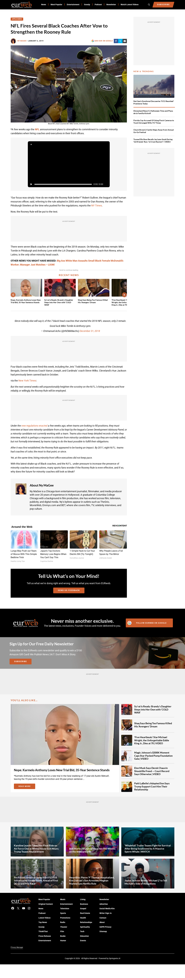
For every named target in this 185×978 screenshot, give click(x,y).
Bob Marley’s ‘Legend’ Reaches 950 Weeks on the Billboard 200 (92, 850)
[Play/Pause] (31, 184)
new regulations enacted (34, 425)
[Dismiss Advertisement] (31, 144)
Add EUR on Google (103, 41)
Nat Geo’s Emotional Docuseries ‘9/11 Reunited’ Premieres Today (153, 102)
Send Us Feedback (69, 590)
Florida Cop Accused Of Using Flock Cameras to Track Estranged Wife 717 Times (153, 121)
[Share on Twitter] (120, 41)
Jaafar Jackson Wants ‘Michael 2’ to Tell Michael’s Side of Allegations (146, 882)
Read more (27, 786)
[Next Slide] (124, 294)
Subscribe (20, 661)
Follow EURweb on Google (151, 623)
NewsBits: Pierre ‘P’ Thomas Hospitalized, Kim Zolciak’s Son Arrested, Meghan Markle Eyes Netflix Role (91, 880)
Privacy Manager (17, 947)
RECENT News (69, 275)
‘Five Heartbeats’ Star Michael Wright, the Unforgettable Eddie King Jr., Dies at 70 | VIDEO (151, 740)
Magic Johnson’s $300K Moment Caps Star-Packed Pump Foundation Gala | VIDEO (153, 755)
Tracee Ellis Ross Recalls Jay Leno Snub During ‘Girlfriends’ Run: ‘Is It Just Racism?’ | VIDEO (152, 140)
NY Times (96, 205)
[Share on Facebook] (116, 41)
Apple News (17, 19)
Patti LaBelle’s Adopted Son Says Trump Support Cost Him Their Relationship (152, 786)
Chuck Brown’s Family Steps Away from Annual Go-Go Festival (153, 131)
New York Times (27, 380)
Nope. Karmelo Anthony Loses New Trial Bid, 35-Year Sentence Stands (26, 301)
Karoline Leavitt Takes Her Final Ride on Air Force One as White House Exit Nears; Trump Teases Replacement (36, 848)
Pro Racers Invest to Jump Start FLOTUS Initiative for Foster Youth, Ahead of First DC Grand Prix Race (36, 880)
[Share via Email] (125, 41)
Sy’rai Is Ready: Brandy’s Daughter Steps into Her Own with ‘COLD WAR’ (58, 302)
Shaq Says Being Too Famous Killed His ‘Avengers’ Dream (93, 301)
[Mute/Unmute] (106, 184)
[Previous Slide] (13, 294)
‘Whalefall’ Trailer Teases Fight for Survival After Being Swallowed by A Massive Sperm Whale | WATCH (148, 848)
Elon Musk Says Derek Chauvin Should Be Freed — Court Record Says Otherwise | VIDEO (151, 771)
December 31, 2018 (90, 331)
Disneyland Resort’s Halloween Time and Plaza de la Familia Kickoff (153, 112)
